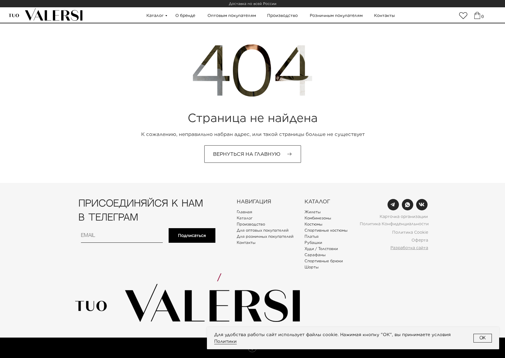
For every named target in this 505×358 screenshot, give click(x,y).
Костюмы (313, 224)
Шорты (312, 267)
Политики (225, 341)
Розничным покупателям (336, 15)
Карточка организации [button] (404, 216)
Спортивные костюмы (326, 230)
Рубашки (313, 242)
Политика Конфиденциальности (394, 223)
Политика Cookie (410, 232)
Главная (244, 211)
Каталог (155, 15)
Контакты (384, 15)
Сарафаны (315, 255)
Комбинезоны (318, 218)
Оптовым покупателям (231, 15)
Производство (282, 15)
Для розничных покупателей (265, 236)
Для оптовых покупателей (262, 230)
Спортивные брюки (324, 261)
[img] (463, 15)
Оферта (419, 240)
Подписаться (192, 235)
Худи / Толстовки (321, 249)
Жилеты (313, 212)
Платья (312, 236)
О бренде (185, 15)
